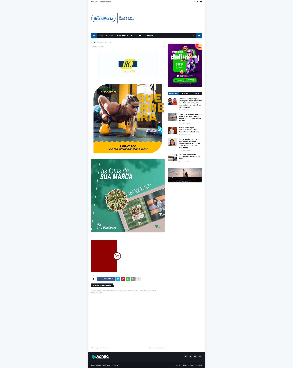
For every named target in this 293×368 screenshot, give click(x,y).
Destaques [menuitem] (136, 35)
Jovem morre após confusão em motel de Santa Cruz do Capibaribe (189, 130)
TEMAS (196, 93)
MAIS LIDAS (173, 93)
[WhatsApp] (128, 279)
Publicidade (106, 42)
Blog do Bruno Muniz (110, 365)
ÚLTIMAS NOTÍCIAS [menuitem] (106, 35)
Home (178, 365)
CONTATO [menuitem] (150, 35)
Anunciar (94, 2)
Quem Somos (188, 365)
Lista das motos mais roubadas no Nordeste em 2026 (189, 157)
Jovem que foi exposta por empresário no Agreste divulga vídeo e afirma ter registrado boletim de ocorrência (189, 143)
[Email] (133, 279)
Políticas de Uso (105, 2)
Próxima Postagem (156, 348)
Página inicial (96, 42)
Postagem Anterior (99, 348)
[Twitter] (117, 279)
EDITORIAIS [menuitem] (121, 35)
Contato (198, 365)
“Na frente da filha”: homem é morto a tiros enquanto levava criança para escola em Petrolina (190, 117)
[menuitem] (94, 35)
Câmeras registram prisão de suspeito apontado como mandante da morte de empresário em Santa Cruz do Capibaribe (190, 103)
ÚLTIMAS (185, 93)
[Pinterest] (123, 279)
